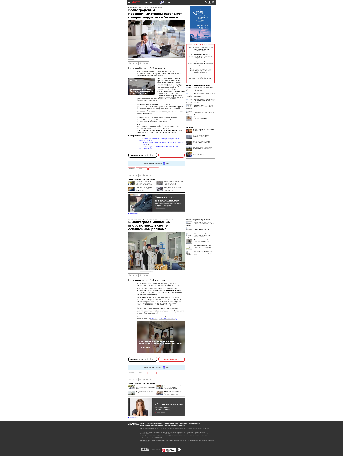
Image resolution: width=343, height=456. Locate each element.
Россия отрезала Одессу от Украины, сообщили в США (203, 130)
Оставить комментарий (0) (171, 155)
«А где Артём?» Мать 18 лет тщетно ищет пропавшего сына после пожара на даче (203, 89)
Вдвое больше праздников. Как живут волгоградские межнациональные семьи (173, 387)
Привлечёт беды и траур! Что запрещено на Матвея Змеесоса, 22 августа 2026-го (200, 56)
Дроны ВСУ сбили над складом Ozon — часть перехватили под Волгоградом (200, 49)
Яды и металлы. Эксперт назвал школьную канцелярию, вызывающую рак (202, 118)
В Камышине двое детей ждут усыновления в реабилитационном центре (172, 393)
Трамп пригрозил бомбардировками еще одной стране (203, 153)
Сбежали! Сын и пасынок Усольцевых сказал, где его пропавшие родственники (204, 229)
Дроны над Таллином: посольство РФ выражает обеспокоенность (202, 148)
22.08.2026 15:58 (132, 219)
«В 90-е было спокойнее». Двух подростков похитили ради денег (203, 246)
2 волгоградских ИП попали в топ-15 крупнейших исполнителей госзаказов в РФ (173, 189)
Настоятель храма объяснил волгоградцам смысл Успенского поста (145, 387)
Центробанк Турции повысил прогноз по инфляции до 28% (201, 142)
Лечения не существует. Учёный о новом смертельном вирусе (203, 240)
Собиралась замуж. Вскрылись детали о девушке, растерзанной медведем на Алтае (203, 235)
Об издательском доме (171, 423)
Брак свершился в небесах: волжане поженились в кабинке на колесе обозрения (161, 342)
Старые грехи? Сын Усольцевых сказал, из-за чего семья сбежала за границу (204, 112)
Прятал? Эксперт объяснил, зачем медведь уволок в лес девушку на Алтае (203, 253)
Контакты (142, 423)
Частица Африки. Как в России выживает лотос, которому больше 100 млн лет (203, 223)
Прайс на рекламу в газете (154, 423)
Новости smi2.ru (134, 214)
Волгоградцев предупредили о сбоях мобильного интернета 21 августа (200, 77)
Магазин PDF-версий (194, 423)
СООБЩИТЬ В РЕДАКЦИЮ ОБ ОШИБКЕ (175, 425)
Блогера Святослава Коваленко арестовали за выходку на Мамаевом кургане (200, 63)
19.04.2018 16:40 (132, 7)
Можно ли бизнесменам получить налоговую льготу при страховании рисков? (173, 183)
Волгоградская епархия (146, 271)
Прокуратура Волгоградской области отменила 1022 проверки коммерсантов (145, 189)
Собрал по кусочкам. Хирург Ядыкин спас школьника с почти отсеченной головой (204, 101)
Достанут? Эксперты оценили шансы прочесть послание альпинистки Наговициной (204, 95)
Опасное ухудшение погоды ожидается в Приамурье (201, 136)
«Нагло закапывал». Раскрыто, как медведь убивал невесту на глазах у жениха (204, 106)
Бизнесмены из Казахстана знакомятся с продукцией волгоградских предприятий (144, 183)
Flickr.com (131, 59)
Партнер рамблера (155, 449)
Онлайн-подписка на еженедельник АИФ (151, 425)
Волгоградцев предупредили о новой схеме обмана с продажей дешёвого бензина (200, 70)
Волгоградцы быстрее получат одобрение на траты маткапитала (145, 392)
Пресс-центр (183, 423)
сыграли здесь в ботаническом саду (163, 319)
